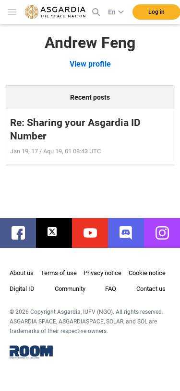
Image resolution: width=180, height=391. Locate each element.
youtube (95, 233)
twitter (59, 233)
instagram (167, 233)
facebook (23, 233)
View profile (90, 64)
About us (22, 272)
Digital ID (22, 288)
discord (131, 233)
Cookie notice (147, 272)
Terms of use (59, 272)
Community (70, 288)
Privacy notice (102, 272)
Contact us (151, 288)
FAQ (110, 288)
